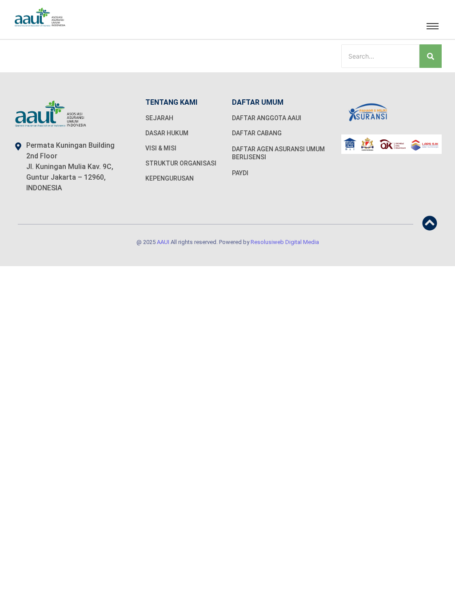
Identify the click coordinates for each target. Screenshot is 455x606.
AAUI (163, 242)
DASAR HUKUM (166, 133)
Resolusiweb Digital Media (285, 242)
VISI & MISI (160, 148)
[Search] (430, 56)
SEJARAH (159, 118)
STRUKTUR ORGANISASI (180, 163)
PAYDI (240, 173)
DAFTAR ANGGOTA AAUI (266, 118)
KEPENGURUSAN (169, 178)
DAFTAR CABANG (257, 133)
